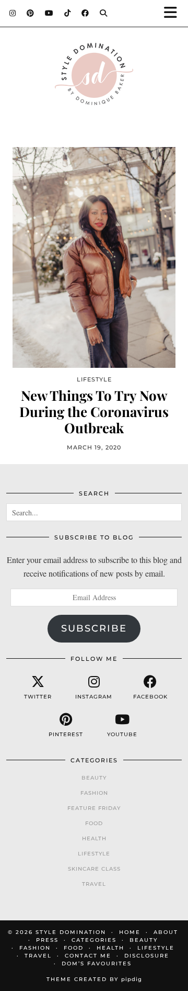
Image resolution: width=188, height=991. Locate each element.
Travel (94, 884)
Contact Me (88, 955)
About (166, 932)
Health (94, 838)
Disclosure (146, 955)
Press (47, 940)
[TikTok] (67, 13)
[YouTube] (49, 13)
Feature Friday (94, 808)
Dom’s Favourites (97, 963)
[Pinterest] (30, 13)
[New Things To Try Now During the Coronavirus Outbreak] (94, 257)
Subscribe (94, 628)
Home (129, 932)
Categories (94, 940)
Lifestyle (94, 853)
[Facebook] (85, 13)
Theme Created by (94, 979)
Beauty (94, 777)
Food (94, 823)
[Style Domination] (94, 76)
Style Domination (71, 932)
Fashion (94, 793)
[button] (173, 13)
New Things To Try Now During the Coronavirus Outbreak (94, 411)
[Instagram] (12, 13)
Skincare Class (94, 868)
